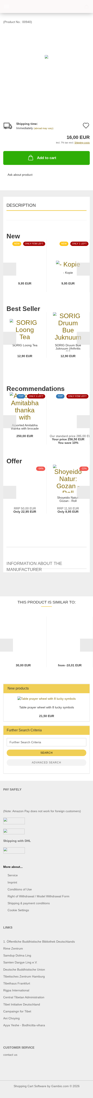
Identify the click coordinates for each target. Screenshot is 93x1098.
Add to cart (46, 158)
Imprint (12, 882)
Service (13, 875)
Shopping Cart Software (30, 1086)
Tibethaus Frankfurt (16, 983)
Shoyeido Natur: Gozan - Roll (68, 499)
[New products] (85, 688)
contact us (10, 1054)
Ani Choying (11, 1018)
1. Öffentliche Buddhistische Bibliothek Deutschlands (39, 941)
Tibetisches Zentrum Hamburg (24, 976)
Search (46, 752)
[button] (9, 269)
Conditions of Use (20, 889)
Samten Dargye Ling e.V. (20, 962)
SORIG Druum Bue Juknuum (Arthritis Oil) (68, 347)
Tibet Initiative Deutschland (21, 1004)
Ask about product (20, 174)
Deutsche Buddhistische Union (24, 969)
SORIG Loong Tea (24, 345)
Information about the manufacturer (34, 565)
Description (21, 205)
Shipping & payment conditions (29, 903)
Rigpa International (16, 990)
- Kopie (68, 272)
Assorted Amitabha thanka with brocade (25, 427)
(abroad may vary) (43, 128)
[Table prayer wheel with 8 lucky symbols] (47, 698)
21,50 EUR (46, 716)
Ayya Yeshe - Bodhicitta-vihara (24, 1025)
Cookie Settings (18, 910)
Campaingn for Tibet (17, 1011)
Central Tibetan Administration (23, 997)
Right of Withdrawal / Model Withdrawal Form (38, 896)
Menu (6, 6)
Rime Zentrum (13, 948)
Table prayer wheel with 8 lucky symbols (46, 707)
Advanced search (46, 762)
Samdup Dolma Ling (17, 955)
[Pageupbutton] (81, 1091)
